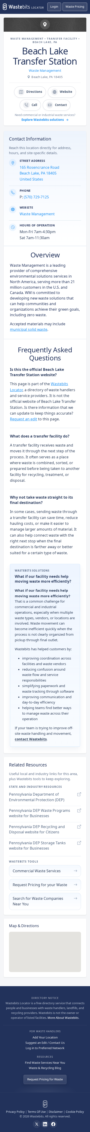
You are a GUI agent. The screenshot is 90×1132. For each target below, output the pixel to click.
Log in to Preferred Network (45, 1048)
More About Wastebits (63, 1018)
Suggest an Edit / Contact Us (45, 1043)
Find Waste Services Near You (45, 1062)
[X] (36, 1124)
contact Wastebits (31, 739)
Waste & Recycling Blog (45, 1068)
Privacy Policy (15, 1112)
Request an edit (23, 419)
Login (54, 6)
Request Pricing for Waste (45, 1079)
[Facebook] (53, 1124)
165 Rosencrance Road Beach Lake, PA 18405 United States (39, 173)
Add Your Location (45, 1037)
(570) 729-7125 (36, 197)
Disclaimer (56, 1112)
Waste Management (45, 70)
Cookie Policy (75, 1112)
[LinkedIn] (45, 1124)
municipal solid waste (28, 329)
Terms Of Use (37, 1112)
